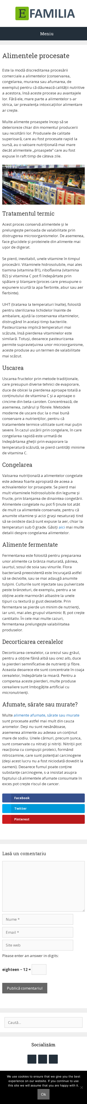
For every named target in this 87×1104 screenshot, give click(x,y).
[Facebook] (31, 1059)
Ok (43, 1094)
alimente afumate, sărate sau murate (46, 715)
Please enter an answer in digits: (30, 955)
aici (62, 527)
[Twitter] (42, 1059)
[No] (81, 1087)
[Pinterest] (53, 1059)
